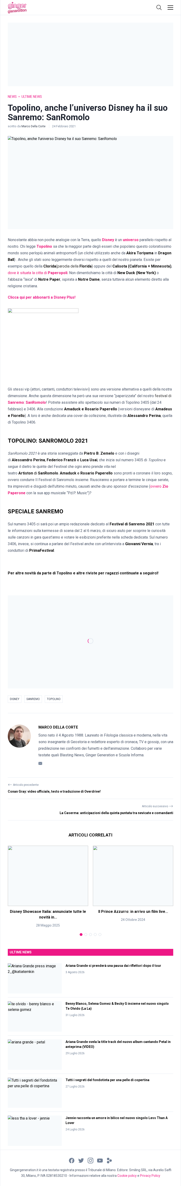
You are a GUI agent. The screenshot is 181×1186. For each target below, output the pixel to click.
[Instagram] (90, 1160)
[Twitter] (81, 1160)
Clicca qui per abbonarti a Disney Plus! (41, 297)
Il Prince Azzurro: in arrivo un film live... (133, 911)
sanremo (33, 699)
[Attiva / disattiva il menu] (170, 7)
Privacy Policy (150, 1176)
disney (14, 699)
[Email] (40, 763)
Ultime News (31, 97)
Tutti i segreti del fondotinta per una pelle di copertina (107, 1080)
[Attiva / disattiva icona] (159, 7)
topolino (54, 699)
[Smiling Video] (109, 1160)
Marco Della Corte (33, 126)
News (12, 97)
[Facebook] (71, 1160)
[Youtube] (100, 1160)
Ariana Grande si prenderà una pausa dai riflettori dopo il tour (113, 966)
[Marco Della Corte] (19, 745)
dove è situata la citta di (37, 273)
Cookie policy (127, 1176)
